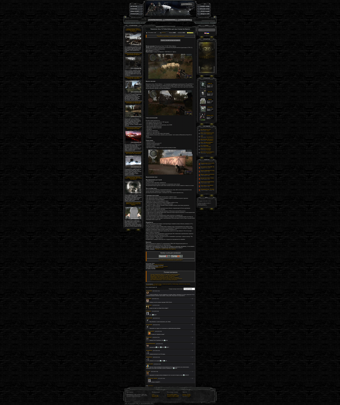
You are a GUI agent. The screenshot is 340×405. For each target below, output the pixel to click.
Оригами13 (208, 153)
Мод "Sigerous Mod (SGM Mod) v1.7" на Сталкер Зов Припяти (164, 275)
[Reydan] (147, 314)
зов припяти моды (157, 284)
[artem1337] (149, 334)
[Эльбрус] (147, 308)
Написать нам (155, 395)
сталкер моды (175, 284)
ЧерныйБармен (209, 137)
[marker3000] (147, 367)
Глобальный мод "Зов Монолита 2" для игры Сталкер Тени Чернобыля (166, 278)
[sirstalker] (147, 340)
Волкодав (208, 143)
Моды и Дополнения (163, 266)
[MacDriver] (147, 354)
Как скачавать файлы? (172, 394)
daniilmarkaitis (209, 133)
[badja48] (147, 302)
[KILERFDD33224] (147, 347)
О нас (153, 394)
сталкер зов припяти (166, 284)
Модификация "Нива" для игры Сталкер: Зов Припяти (163, 276)
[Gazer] (147, 375)
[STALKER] (147, 321)
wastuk (207, 130)
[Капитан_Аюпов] (149, 382)
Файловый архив (159, 267)
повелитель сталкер (150, 285)
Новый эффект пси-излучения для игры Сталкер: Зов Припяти (165, 277)
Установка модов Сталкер (173, 395)
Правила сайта (155, 396)
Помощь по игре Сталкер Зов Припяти (165, 249)
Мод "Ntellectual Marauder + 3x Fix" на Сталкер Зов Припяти (164, 279)
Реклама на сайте (186, 394)
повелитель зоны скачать (184, 284)
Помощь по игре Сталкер (172, 396)
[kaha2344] (147, 294)
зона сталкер (158, 285)
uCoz (189, 396)
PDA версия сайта (186, 395)
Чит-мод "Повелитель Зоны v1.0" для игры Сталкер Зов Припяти (165, 274)
